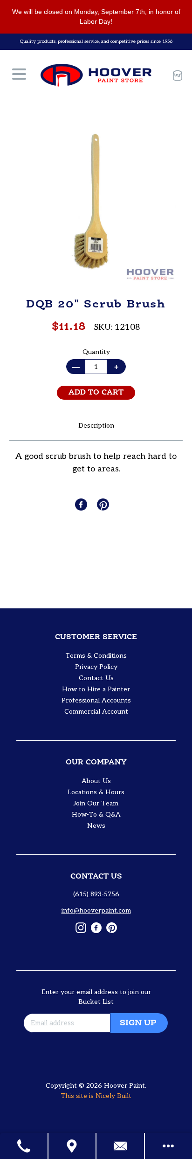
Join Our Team (96, 803)
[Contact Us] (120, 1146)
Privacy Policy (96, 667)
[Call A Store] (24, 1146)
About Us (96, 781)
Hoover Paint (124, 1086)
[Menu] (19, 75)
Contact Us (96, 678)
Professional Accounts (96, 700)
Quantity (96, 352)
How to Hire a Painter (96, 689)
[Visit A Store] (72, 1146)
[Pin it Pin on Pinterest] (104, 504)
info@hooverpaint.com (96, 910)
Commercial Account (96, 712)
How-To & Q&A (96, 814)
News (96, 826)
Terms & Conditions (96, 656)
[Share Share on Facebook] (82, 504)
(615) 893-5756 (96, 894)
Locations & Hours (96, 792)
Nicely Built (113, 1096)
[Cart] (174, 75)
